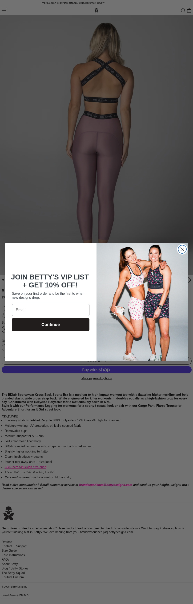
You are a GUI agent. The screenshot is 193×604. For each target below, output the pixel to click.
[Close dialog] (182, 249)
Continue (50, 324)
